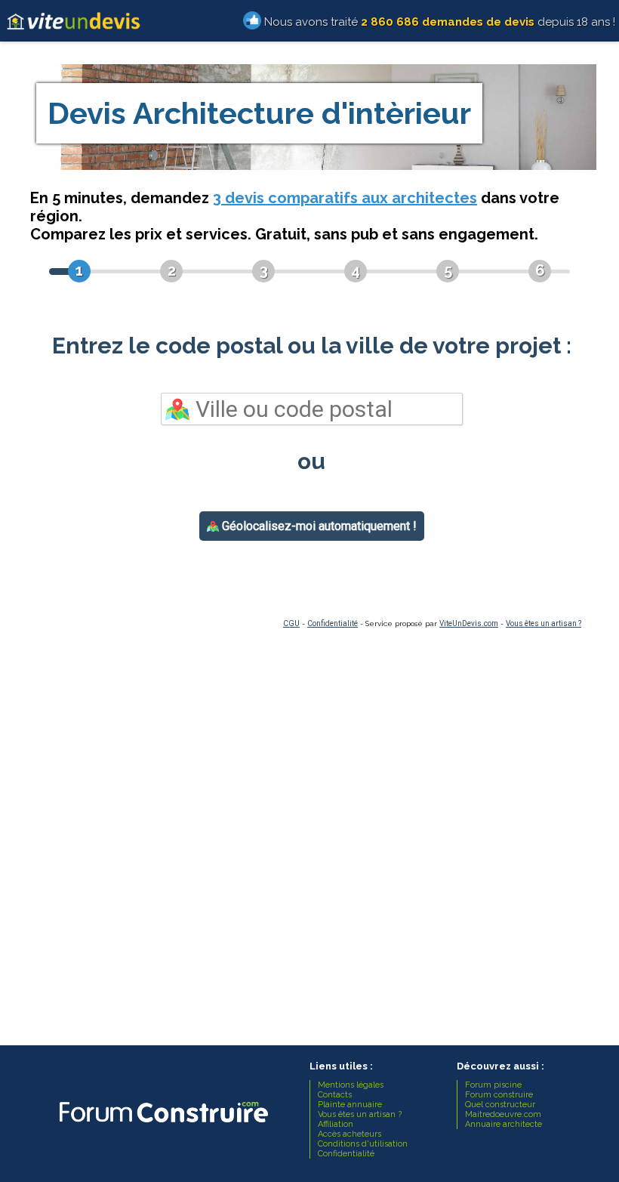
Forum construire (499, 1095)
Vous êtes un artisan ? (543, 623)
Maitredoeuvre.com (503, 1114)
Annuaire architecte (503, 1124)
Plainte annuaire (350, 1104)
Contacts (335, 1095)
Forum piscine (493, 1085)
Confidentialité (332, 623)
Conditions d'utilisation (363, 1144)
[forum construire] (162, 1126)
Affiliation (335, 1124)
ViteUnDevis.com (468, 623)
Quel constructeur (500, 1104)
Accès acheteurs (349, 1134)
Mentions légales (350, 1085)
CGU (291, 623)
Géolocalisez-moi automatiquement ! (318, 526)
